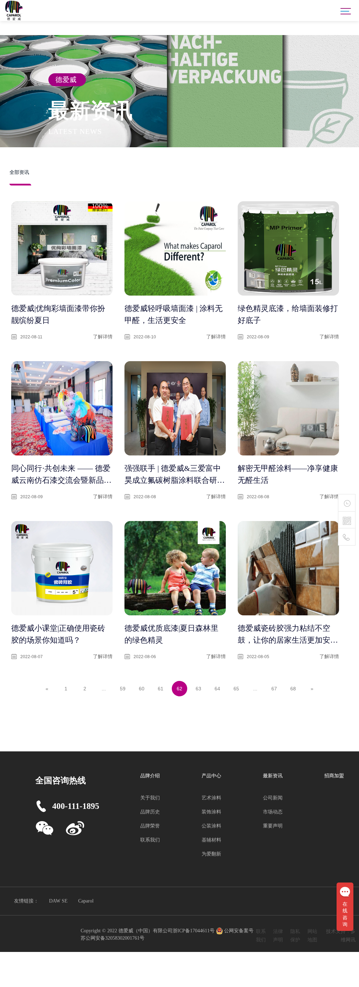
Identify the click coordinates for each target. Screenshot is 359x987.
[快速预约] (346, 503)
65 (236, 688)
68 (293, 688)
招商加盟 (334, 775)
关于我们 (150, 797)
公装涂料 (211, 826)
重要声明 (273, 826)
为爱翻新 (211, 854)
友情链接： (26, 901)
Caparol (86, 901)
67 (274, 688)
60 (141, 688)
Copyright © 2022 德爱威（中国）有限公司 (126, 930)
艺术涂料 (211, 797)
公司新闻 (273, 797)
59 (123, 688)
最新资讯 (273, 775)
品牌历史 (150, 811)
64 (217, 688)
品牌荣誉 (150, 826)
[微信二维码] (346, 521)
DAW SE (58, 901)
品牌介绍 (150, 775)
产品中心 (211, 775)
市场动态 (273, 811)
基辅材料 (211, 840)
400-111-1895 (75, 806)
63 (198, 688)
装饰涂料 (211, 811)
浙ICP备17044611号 (194, 930)
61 (160, 688)
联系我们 (150, 840)
